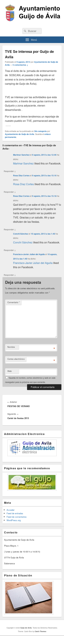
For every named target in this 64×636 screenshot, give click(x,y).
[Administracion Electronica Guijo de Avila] (32, 448)
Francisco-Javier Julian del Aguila (29, 254)
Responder (10, 171)
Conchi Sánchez (20, 233)
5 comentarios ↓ (20, 64)
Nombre (11, 346)
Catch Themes (40, 631)
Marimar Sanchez (21, 154)
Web (9, 371)
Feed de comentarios (17, 516)
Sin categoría (40, 131)
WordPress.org (14, 520)
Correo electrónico (16, 358)
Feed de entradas (15, 513)
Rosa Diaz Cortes (21, 175)
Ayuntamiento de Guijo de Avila (19, 134)
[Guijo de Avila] (32, 24)
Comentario (13, 302)
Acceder (10, 509)
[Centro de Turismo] (32, 482)
